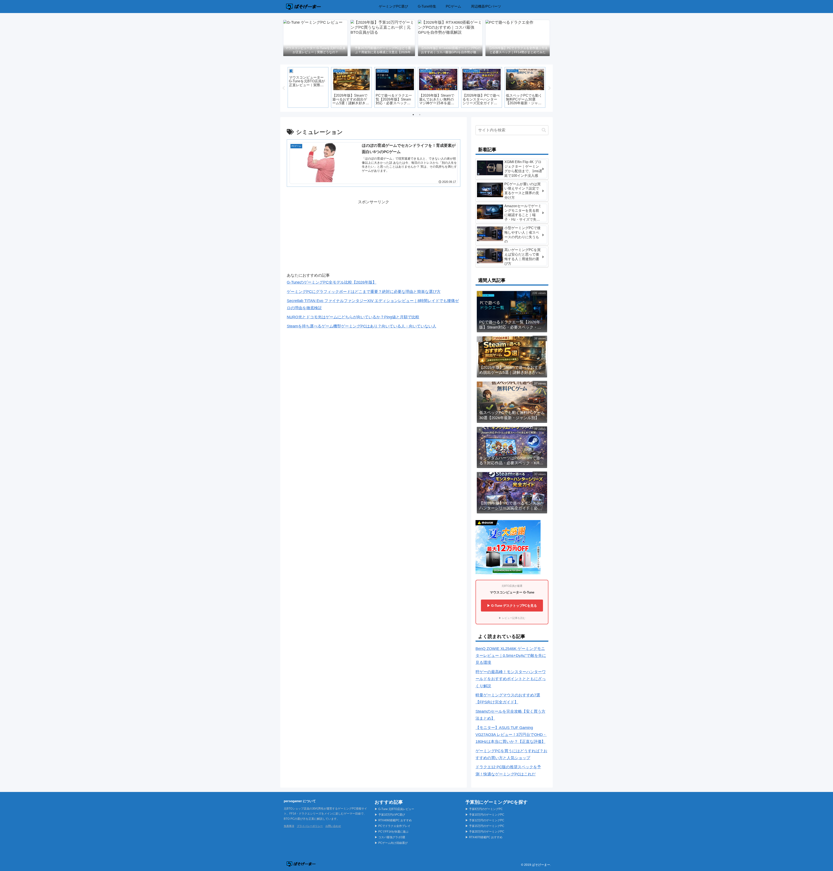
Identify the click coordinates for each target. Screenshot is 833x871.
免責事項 (289, 826)
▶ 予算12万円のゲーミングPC (484, 820)
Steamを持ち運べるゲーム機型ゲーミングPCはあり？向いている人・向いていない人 (361, 326)
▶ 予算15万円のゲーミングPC (484, 826)
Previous (283, 88)
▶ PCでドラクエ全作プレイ (392, 826)
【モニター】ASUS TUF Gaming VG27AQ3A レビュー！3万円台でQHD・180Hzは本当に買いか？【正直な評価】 (511, 735)
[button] (544, 130)
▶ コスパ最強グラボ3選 (390, 837)
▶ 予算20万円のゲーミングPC (484, 831)
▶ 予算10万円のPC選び (390, 814)
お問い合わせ (333, 826)
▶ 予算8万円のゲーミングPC (484, 809)
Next (549, 88)
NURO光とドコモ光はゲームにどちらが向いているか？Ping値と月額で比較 (353, 317)
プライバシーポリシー (310, 826)
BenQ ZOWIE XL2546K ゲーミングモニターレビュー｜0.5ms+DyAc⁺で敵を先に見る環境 (511, 655)
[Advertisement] (373, 236)
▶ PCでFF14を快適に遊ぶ (391, 831)
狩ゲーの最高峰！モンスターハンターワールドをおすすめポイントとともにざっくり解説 (511, 679)
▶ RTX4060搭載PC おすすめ (393, 820)
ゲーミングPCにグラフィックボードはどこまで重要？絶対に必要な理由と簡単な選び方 (364, 291)
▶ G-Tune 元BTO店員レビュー (394, 809)
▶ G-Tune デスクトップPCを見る (512, 605)
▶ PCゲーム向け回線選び (391, 843)
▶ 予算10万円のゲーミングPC (484, 814)
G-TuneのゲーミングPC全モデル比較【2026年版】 (331, 282)
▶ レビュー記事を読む (512, 618)
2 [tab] (420, 114)
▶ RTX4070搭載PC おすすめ (483, 837)
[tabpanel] (308, 87)
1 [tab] (413, 114)
